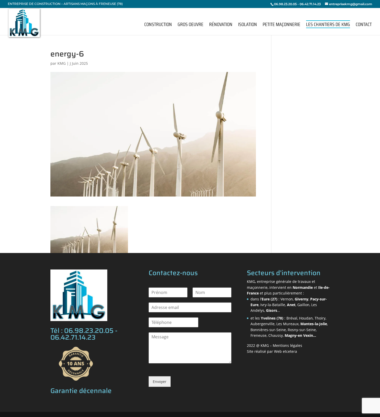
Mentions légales (287, 345)
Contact (364, 25)
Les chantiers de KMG (328, 24)
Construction (158, 25)
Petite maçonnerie (281, 25)
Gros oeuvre (190, 25)
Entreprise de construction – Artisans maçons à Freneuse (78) (65, 4)
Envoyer (159, 381)
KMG (61, 63)
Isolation (247, 25)
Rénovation (220, 25)
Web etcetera (285, 351)
